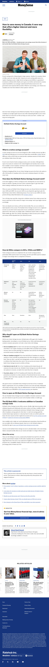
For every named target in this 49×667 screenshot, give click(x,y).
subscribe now (24, 518)
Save (5, 18)
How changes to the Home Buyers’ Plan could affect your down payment (22, 502)
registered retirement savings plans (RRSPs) (19, 417)
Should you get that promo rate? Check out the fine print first (19, 496)
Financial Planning (6, 605)
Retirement (4, 608)
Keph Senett (5, 39)
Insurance (4, 611)
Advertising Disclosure (29, 608)
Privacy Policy (27, 605)
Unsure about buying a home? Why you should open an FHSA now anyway (22, 499)
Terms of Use (27, 602)
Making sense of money (7, 619)
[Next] (47, 575)
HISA (39, 154)
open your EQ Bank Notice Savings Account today (25, 425)
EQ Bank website (9, 139)
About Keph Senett (17, 530)
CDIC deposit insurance (24, 389)
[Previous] (2, 575)
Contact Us (4, 623)
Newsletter (4, 616)
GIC (3, 154)
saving (13, 483)
